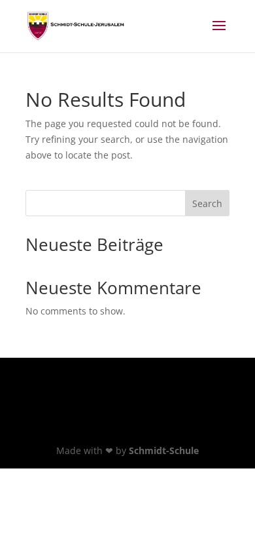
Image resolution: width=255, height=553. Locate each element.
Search (207, 203)
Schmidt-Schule (164, 450)
